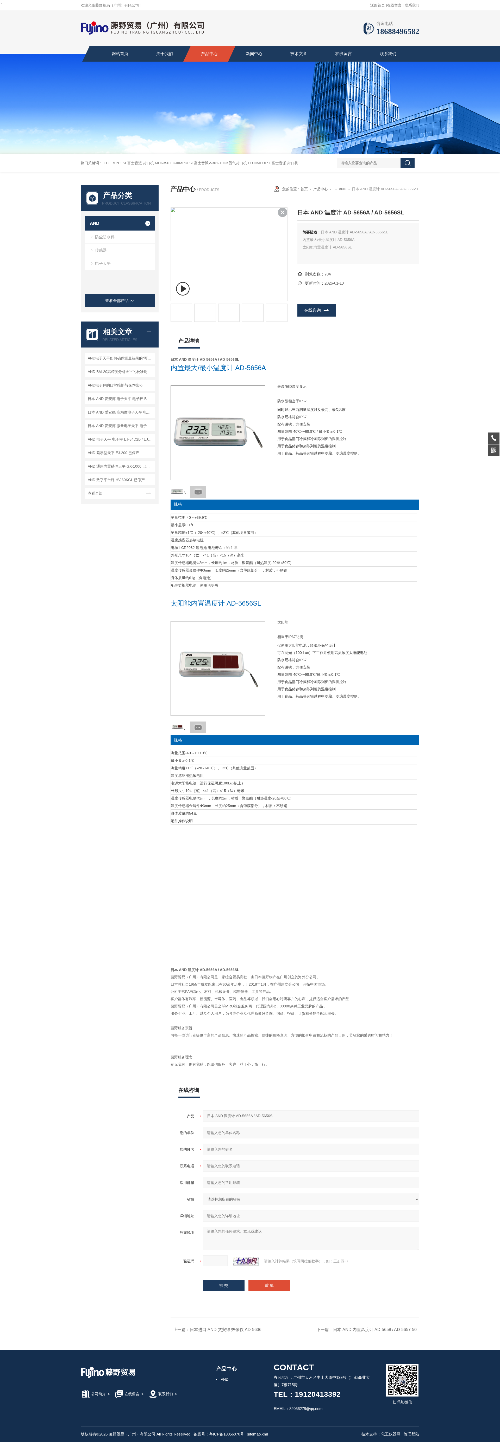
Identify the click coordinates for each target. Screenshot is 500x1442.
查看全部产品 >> (119, 300)
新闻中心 (254, 53)
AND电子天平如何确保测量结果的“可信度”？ (120, 358)
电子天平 (103, 263)
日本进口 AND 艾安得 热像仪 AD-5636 (225, 1329)
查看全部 (95, 493)
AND (94, 223)
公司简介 (98, 1394)
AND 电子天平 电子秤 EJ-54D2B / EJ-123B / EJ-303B (120, 439)
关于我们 (164, 53)
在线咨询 (312, 310)
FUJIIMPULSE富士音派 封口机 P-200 (278, 163)
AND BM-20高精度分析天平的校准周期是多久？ (120, 372)
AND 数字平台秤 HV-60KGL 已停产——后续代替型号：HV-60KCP (120, 480)
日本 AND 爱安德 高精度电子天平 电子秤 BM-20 (120, 412)
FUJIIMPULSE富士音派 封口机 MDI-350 (136, 163)
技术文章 (298, 53)
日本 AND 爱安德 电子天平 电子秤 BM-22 (120, 399)
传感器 (101, 250)
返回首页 (377, 5)
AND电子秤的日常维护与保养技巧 (115, 385)
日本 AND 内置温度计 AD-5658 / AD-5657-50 (375, 1329)
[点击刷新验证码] (246, 1261)
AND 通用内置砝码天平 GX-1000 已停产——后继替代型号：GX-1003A (120, 466)
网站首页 (120, 53)
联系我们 (412, 5)
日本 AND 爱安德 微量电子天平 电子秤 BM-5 (120, 426)
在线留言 (394, 5)
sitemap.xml (257, 1434)
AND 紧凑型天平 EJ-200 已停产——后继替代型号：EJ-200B (120, 453)
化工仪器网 (391, 1434)
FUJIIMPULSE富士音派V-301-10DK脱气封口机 (208, 163)
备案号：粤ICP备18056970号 (218, 1434)
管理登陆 (411, 1434)
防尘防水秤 (105, 237)
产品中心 (209, 53)
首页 (304, 189)
